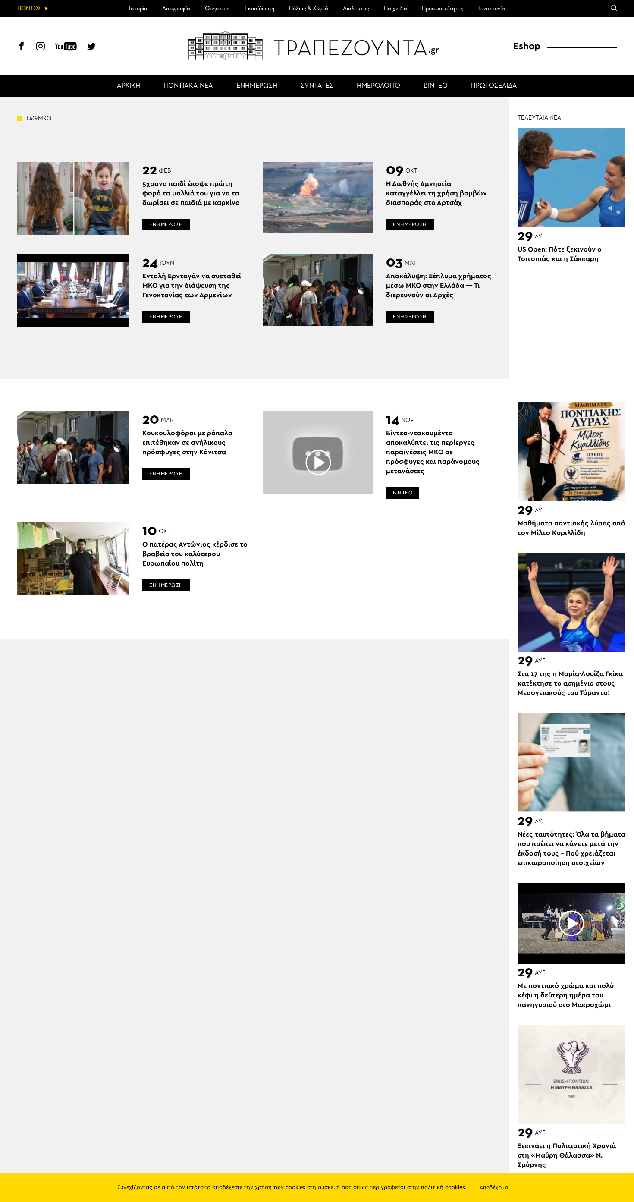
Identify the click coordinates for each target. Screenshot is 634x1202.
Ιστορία (138, 9)
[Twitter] (91, 47)
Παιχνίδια (395, 9)
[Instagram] (40, 47)
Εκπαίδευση (259, 9)
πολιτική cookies (443, 1187)
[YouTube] (66, 47)
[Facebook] (21, 47)
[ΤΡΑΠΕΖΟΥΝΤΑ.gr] (317, 45)
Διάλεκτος (356, 9)
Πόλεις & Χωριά (308, 9)
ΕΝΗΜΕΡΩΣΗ (256, 85)
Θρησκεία (217, 9)
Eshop (526, 46)
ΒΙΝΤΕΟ (436, 85)
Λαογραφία (176, 9)
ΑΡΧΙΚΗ (128, 85)
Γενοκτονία (491, 9)
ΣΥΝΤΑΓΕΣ (317, 85)
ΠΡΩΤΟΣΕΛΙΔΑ (494, 85)
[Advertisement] (571, 333)
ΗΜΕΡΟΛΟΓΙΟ (378, 85)
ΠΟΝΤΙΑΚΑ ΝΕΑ (188, 85)
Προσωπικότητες (443, 9)
